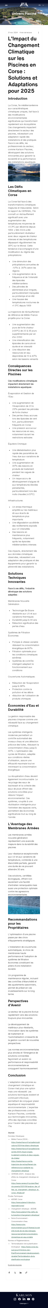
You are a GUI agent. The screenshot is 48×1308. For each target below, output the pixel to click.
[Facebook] (19, 1299)
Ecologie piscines (15, 1265)
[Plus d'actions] (38, 32)
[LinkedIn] (24, 1299)
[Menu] (6, 5)
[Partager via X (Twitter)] (15, 1272)
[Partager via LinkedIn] (20, 1272)
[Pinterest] (33, 1299)
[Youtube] (28, 1299)
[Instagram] (15, 1299)
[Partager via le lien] (26, 1272)
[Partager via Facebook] (9, 1272)
